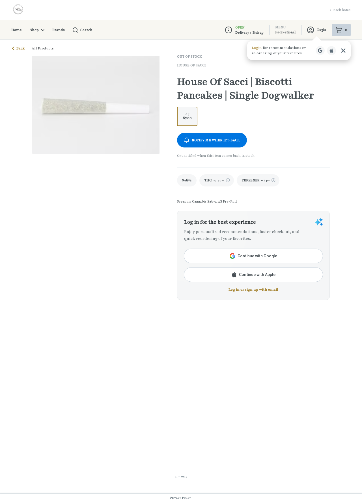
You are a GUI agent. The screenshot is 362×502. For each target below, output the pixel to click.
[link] (187, 180)
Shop (34, 30)
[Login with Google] (320, 50)
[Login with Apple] (331, 50)
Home (16, 30)
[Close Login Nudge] (343, 50)
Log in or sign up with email (253, 289)
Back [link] (20, 48)
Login (321, 29)
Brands (58, 30)
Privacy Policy (180, 498)
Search (86, 30)
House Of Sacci (191, 65)
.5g (187, 116)
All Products (43, 48)
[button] (299, 50)
